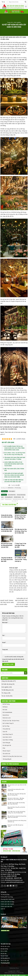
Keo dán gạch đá (7, 745)
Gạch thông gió (6, 742)
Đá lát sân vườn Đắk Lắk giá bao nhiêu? (15, 825)
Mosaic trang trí (6, 750)
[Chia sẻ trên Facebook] (11, 485)
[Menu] (26, 6)
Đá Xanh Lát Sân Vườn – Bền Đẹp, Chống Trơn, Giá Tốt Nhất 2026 (16, 799)
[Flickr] (16, 886)
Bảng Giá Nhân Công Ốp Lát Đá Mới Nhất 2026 (16, 808)
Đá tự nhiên (4, 951)
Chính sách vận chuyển (7, 904)
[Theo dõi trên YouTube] (13, 886)
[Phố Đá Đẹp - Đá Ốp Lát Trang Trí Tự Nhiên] (13, 6)
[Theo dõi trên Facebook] (2, 886)
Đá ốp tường (10, 61)
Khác (4, 748)
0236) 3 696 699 (12, 876)
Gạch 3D (5, 731)
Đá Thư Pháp (6, 726)
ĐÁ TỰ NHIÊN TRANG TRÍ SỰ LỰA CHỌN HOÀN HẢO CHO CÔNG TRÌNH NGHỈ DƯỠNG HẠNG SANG (14, 448)
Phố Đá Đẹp (18, 487)
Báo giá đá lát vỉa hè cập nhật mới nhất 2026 (17, 785)
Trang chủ (10, 22)
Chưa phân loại (6, 728)
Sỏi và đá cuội (5, 960)
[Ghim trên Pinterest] (16, 485)
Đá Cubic (14, 429)
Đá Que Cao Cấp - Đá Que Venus (11, 720)
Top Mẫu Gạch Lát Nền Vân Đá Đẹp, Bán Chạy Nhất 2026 (16, 803)
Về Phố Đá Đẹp (5, 894)
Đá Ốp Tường (12, 427)
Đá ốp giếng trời (8, 497)
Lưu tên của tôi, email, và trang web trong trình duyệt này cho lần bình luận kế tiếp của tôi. (13, 659)
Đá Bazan (5, 706)
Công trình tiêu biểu (7, 681)
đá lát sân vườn (18, 61)
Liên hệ (3, 909)
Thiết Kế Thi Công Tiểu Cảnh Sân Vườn (12, 756)
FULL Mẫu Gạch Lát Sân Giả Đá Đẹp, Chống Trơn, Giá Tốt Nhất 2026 (17, 812)
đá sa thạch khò (11, 494)
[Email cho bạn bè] (15, 485)
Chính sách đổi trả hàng (7, 901)
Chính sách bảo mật (6, 906)
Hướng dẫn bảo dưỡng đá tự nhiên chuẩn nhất (16, 790)
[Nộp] (25, 1)
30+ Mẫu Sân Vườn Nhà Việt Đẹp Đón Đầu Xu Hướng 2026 (17, 794)
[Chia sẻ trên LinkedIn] (18, 485)
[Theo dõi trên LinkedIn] (10, 886)
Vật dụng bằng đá (7, 759)
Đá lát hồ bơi (6, 715)
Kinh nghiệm (17, 22)
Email (4, 642)
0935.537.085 (18, 878)
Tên (3, 635)
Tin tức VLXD (5, 696)
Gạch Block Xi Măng (8, 739)
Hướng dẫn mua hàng (7, 897)
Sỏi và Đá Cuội (6, 753)
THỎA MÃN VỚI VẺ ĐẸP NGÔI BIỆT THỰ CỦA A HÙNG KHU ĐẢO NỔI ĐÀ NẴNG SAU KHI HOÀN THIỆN (14, 475)
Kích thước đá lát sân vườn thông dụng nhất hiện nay (17, 821)
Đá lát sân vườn (7, 717)
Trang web (5, 649)
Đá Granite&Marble (7, 712)
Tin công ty (5, 693)
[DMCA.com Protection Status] (5, 930)
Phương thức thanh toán (7, 899)
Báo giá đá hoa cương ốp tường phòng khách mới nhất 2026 (17, 816)
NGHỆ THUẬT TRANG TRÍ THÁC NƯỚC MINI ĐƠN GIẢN (7, 602)
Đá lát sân (3, 953)
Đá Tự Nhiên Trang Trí (8, 723)
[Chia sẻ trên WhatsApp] (9, 485)
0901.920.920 (9, 878)
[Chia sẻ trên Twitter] (13, 485)
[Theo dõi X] (5, 886)
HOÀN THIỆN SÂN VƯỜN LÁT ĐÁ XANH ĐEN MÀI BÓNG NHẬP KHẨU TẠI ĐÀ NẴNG (13, 464)
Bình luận (5, 622)
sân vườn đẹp (23, 50)
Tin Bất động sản (6, 690)
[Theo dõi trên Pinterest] (7, 886)
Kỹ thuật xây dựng (7, 684)
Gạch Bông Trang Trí (8, 734)
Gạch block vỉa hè (7, 737)
